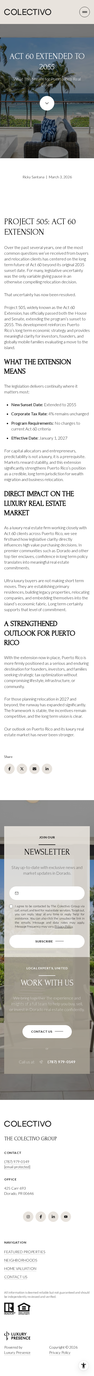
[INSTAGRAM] (28, 1216)
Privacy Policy (64, 926)
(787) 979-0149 (61, 1062)
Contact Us (15, 1277)
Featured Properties (24, 1252)
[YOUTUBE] (66, 1216)
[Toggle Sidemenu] (84, 12)
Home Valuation (20, 1268)
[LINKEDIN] (53, 1216)
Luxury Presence (17, 1352)
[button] (47, 1031)
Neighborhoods (20, 1260)
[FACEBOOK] (41, 1216)
